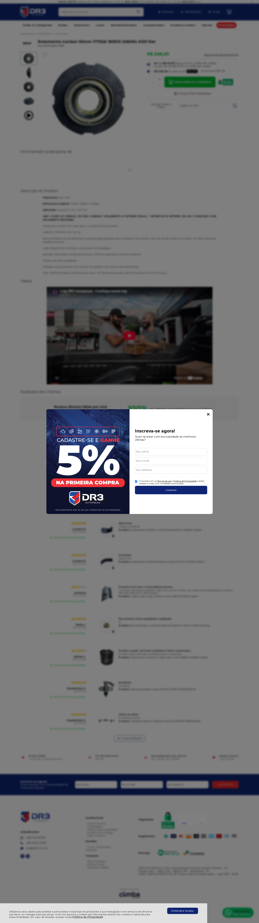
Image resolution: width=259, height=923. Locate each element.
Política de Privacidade (87, 917)
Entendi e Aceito (182, 910)
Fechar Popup (208, 414)
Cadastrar (171, 490)
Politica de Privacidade (185, 481)
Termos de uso (164, 481)
